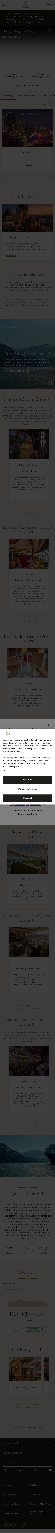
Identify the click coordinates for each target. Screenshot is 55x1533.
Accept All (27, 780)
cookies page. (13, 766)
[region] (27, 766)
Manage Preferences (27, 789)
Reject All (27, 798)
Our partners (10, 771)
